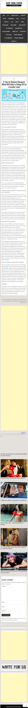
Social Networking (6, 31)
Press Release (8, 34)
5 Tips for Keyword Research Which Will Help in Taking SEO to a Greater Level (14, 84)
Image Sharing (5, 25)
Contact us (14, 41)
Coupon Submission (18, 34)
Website (4, 610)
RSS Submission (9, 28)
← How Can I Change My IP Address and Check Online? (14, 299)
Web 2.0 (17, 22)
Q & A (12, 22)
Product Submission (19, 38)
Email (3, 606)
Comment (4, 586)
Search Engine (13, 25)
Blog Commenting (8, 38)
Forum (22, 22)
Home (4, 15)
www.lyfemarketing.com (9, 229)
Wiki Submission (18, 28)
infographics (23, 31)
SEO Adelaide (6, 258)
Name (3, 602)
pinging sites (15, 31)
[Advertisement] (14, 10)
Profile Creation (22, 25)
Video (17, 18)
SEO (8, 15)
